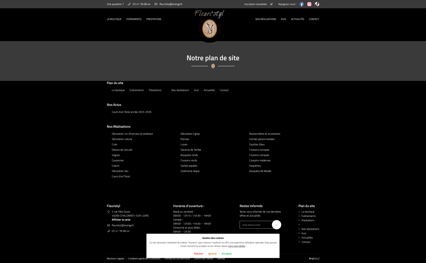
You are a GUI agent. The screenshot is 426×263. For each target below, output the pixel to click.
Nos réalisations (265, 19)
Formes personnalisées (262, 139)
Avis (283, 19)
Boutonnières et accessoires (264, 134)
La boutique (114, 19)
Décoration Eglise (190, 134)
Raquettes (255, 166)
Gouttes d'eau (257, 144)
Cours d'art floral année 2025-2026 (131, 112)
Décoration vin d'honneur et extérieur (132, 134)
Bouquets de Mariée (260, 171)
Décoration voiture (122, 139)
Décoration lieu (120, 171)
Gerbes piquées (189, 166)
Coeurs (115, 166)
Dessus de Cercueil (122, 150)
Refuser (198, 254)
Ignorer (212, 254)
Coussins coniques (259, 150)
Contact (314, 19)
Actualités (297, 19)
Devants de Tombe (191, 150)
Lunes (184, 144)
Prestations (153, 19)
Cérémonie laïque (190, 171)
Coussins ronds (189, 160)
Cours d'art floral (121, 176)
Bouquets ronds (189, 155)
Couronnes (118, 160)
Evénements (133, 19)
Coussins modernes (260, 160)
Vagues (116, 155)
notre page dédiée (236, 246)
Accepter (227, 254)
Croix (114, 144)
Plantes (185, 139)
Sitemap (221, 258)
